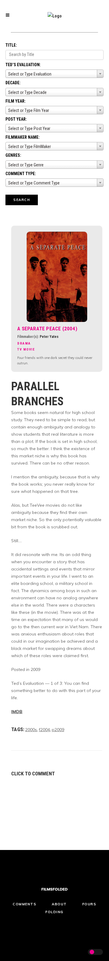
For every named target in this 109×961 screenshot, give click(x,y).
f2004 (44, 729)
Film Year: (15, 101)
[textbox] (54, 74)
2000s (31, 729)
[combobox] (54, 74)
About (59, 904)
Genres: (13, 155)
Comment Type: (20, 173)
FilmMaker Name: (22, 137)
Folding (54, 912)
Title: (11, 45)
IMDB (16, 711)
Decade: (13, 82)
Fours (89, 904)
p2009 (58, 729)
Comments (24, 904)
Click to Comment (33, 774)
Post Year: (16, 119)
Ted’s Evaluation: (23, 64)
